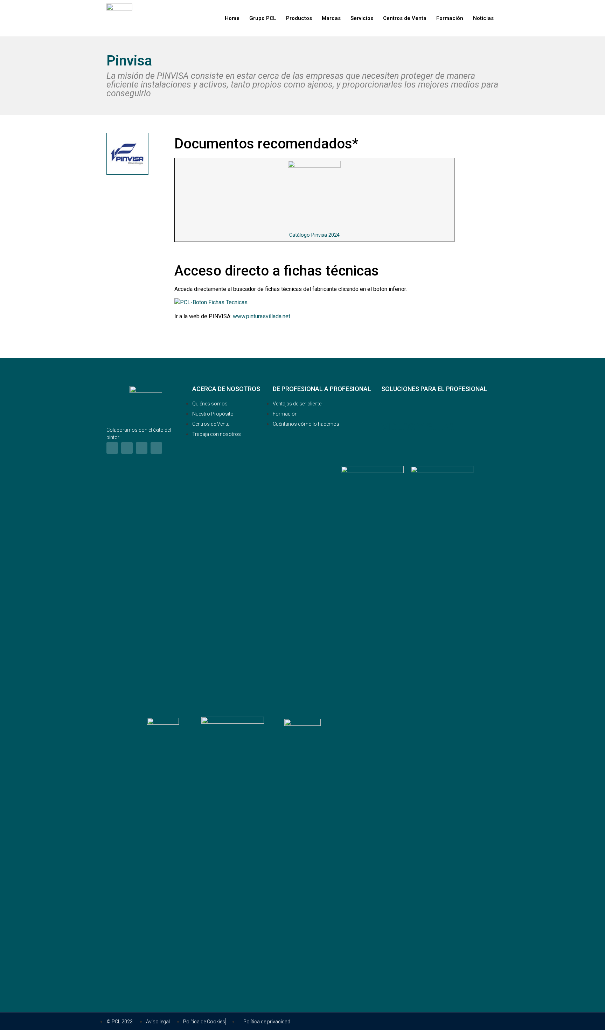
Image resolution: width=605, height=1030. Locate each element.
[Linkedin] (141, 448)
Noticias (483, 18)
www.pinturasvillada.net (261, 316)
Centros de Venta (404, 18)
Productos (299, 18)
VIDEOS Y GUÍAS (417, 427)
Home (232, 18)
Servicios (361, 18)
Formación (449, 18)
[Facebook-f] (112, 448)
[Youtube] (156, 448)
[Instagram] (127, 448)
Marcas (331, 18)
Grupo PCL (262, 18)
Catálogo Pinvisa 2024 (314, 235)
